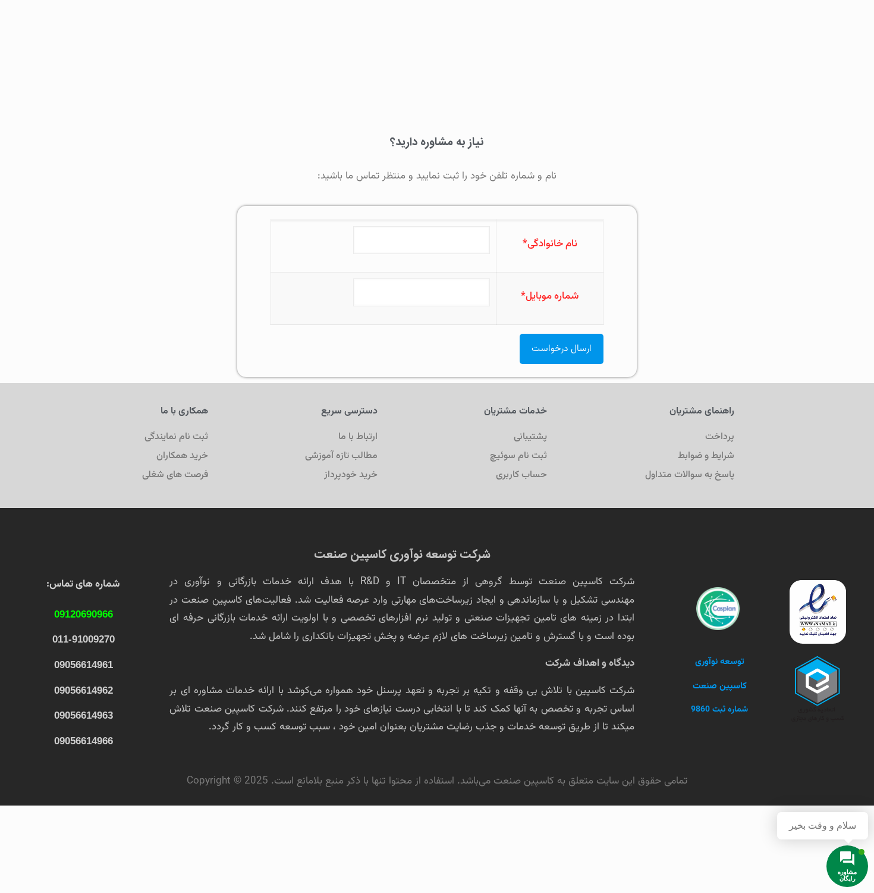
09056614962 (83, 690)
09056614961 (83, 664)
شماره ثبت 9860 (719, 709)
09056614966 (83, 741)
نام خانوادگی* (550, 244)
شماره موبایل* (550, 296)
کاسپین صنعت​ (720, 686)
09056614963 (83, 715)
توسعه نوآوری (719, 662)
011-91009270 (83, 639)
